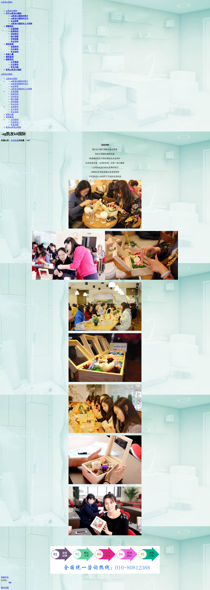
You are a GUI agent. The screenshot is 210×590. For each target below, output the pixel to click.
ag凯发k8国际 (7, 2)
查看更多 (5, 577)
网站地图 (5, 588)
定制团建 (14, 140)
